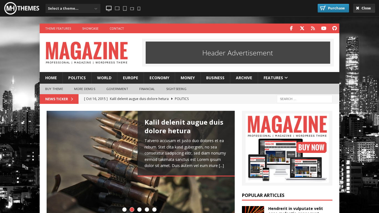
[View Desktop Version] (109, 8)
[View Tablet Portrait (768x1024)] (125, 8)
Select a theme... (63, 8)
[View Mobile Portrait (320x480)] (138, 9)
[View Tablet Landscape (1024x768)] (117, 8)
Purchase (336, 8)
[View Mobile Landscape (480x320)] (132, 8)
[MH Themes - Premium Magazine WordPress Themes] (22, 13)
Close (366, 8)
